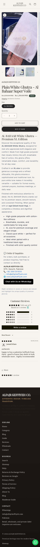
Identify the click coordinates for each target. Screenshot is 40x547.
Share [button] (6, 370)
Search (5, 460)
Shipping (4, 98)
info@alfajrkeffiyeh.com (16, 274)
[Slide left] (2, 72)
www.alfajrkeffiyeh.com (16, 277)
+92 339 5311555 (14, 271)
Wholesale (6, 446)
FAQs (4, 468)
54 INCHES (8, 106)
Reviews (5, 442)
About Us (6, 492)
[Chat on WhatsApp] (35, 542)
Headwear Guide (9, 500)
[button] (4, 4)
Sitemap (5, 464)
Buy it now (20, 129)
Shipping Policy (8, 488)
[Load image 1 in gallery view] (9, 71)
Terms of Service (9, 484)
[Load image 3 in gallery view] (30, 71)
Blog (4, 434)
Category (6, 430)
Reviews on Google (10, 476)
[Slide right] (37, 72)
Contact (5, 450)
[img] (7, 341)
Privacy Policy (8, 480)
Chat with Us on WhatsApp (18, 282)
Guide (4, 438)
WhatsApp (6, 510)
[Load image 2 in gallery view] (20, 71)
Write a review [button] (20, 327)
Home (4, 426)
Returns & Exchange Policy (13, 472)
